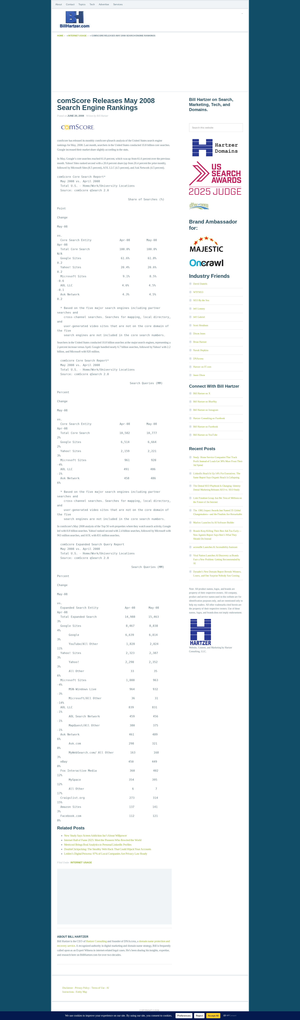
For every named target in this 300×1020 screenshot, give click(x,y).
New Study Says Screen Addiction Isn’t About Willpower (95, 835)
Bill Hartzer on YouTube (205, 435)
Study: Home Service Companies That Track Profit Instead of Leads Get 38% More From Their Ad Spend (218, 461)
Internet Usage (77, 35)
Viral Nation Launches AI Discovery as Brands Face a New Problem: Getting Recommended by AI (216, 559)
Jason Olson (199, 375)
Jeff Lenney (199, 308)
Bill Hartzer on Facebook (205, 426)
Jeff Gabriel (199, 317)
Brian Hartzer (200, 342)
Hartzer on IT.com (202, 367)
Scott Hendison (200, 325)
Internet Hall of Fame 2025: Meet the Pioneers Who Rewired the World (102, 840)
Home (60, 35)
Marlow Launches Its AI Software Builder (213, 522)
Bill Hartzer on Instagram (205, 410)
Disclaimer (67, 988)
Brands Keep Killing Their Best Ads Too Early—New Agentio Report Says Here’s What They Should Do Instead (217, 535)
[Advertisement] (150, 63)
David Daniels (200, 284)
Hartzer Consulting (96, 941)
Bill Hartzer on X (201, 393)
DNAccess (198, 358)
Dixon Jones (199, 333)
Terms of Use (98, 988)
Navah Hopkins (200, 350)
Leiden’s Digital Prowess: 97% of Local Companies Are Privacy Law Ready (105, 853)
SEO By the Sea (201, 300)
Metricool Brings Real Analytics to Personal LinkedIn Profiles (97, 844)
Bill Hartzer (85, 20)
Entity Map (81, 992)
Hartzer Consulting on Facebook (209, 418)
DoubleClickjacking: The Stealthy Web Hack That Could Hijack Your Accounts (107, 849)
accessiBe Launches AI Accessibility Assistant (215, 547)
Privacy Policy (82, 988)
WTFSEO (198, 292)
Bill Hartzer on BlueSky (205, 401)
